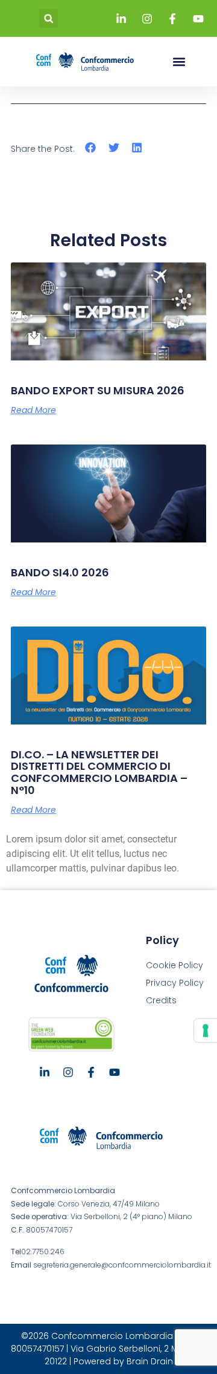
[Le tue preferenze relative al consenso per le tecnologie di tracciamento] (205, 1030)
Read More (33, 410)
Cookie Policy (174, 965)
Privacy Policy (175, 983)
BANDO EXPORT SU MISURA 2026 (97, 390)
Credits (161, 1000)
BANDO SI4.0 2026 (60, 572)
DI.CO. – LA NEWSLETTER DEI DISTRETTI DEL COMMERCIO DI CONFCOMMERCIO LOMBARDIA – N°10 (99, 772)
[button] (48, 18)
